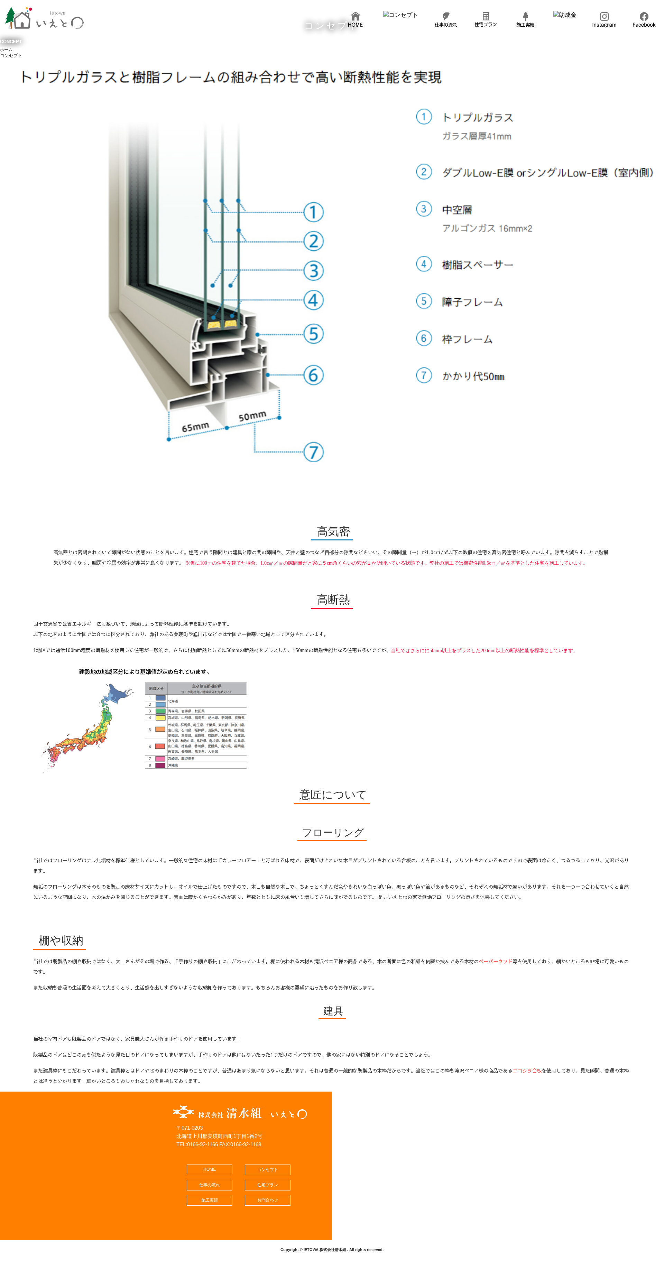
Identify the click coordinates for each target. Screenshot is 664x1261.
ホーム (6, 49)
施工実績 (209, 1200)
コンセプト (267, 1169)
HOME (209, 1169)
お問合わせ (267, 1200)
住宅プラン (267, 1185)
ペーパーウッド (496, 961)
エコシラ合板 (527, 1070)
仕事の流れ (209, 1185)
